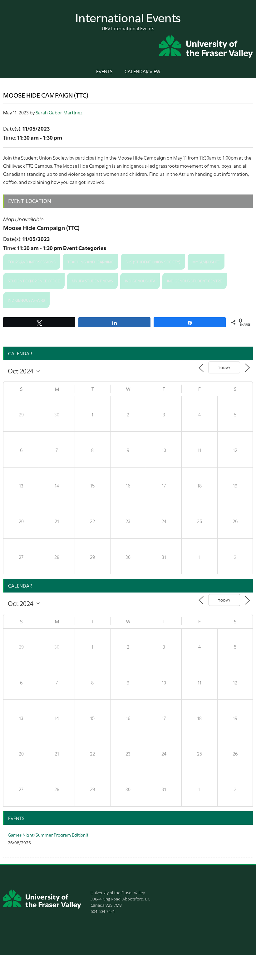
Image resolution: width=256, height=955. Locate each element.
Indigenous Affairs (26, 300)
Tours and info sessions (32, 261)
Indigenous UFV (140, 280)
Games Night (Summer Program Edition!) (48, 834)
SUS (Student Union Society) (153, 261)
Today (224, 367)
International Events (128, 16)
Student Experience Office (34, 280)
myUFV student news (92, 280)
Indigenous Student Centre (194, 280)
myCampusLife (206, 261)
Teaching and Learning (90, 261)
